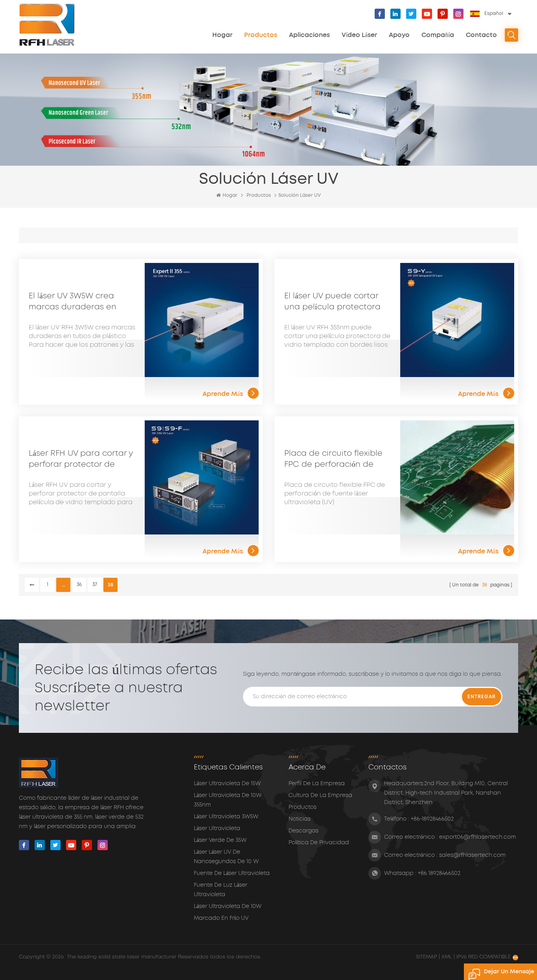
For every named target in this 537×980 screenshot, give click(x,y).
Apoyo (399, 35)
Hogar (222, 35)
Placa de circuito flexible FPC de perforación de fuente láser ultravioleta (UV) (333, 459)
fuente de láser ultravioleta (232, 873)
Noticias (300, 819)
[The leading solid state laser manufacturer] (47, 24)
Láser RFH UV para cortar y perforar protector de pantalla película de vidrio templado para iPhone (81, 459)
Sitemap (427, 957)
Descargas (303, 831)
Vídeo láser (359, 35)
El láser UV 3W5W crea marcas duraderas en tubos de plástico (72, 302)
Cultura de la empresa (320, 795)
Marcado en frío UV (221, 918)
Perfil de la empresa (317, 783)
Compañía (437, 35)
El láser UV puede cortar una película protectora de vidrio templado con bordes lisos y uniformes (332, 302)
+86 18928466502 (439, 873)
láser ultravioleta (217, 828)
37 (94, 584)
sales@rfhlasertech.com (472, 855)
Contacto (481, 35)
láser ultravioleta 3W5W (226, 816)
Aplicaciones (309, 35)
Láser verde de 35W (220, 840)
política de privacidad (319, 842)
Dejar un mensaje (509, 971)
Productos (260, 35)
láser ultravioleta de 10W (227, 906)
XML (446, 957)
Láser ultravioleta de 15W (227, 783)
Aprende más (222, 394)
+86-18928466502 (432, 819)
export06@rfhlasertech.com (477, 837)
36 (79, 584)
